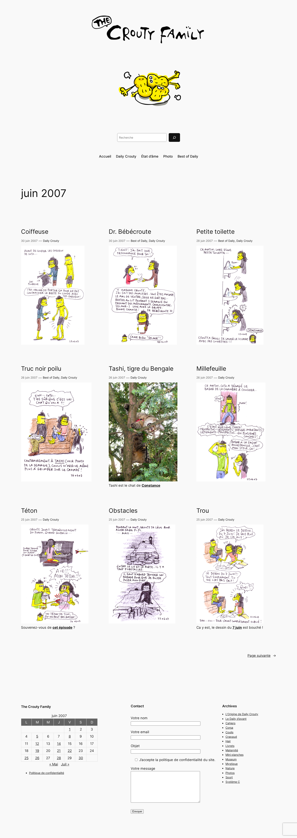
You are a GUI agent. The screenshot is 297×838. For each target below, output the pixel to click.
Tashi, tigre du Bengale (141, 368)
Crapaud (231, 736)
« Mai (53, 764)
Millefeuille (211, 368)
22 (70, 751)
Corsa (229, 727)
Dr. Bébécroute (130, 231)
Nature (230, 768)
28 (59, 758)
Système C (232, 781)
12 (37, 744)
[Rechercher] (174, 137)
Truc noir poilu (41, 368)
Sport (229, 777)
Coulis (229, 732)
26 (37, 758)
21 (59, 751)
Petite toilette (215, 231)
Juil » (65, 764)
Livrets (229, 745)
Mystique (231, 763)
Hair (228, 741)
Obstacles (123, 510)
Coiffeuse (34, 231)
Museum (231, 759)
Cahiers (230, 723)
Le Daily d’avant (235, 718)
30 (81, 758)
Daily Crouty (51, 240)
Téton (29, 510)
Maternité (231, 750)
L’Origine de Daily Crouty (241, 714)
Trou (202, 510)
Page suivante (262, 656)
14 (59, 744)
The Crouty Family (36, 707)
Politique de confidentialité (46, 773)
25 (26, 758)
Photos (230, 773)
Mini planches (234, 754)
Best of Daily (139, 240)
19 (37, 751)
